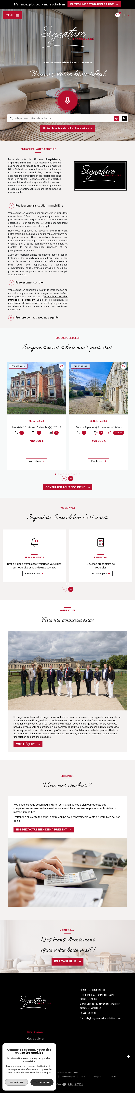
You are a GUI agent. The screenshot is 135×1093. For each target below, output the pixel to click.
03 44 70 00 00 (88, 1013)
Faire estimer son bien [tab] (29, 282)
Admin (83, 1077)
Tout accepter (42, 1082)
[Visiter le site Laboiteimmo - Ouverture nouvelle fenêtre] (72, 1084)
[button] (70, 478)
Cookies (114, 1077)
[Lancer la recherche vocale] (67, 100)
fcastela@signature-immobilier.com (100, 1018)
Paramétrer (17, 1082)
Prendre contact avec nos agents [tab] (37, 317)
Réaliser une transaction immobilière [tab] (39, 205)
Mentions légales (68, 1077)
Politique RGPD (98, 1077)
